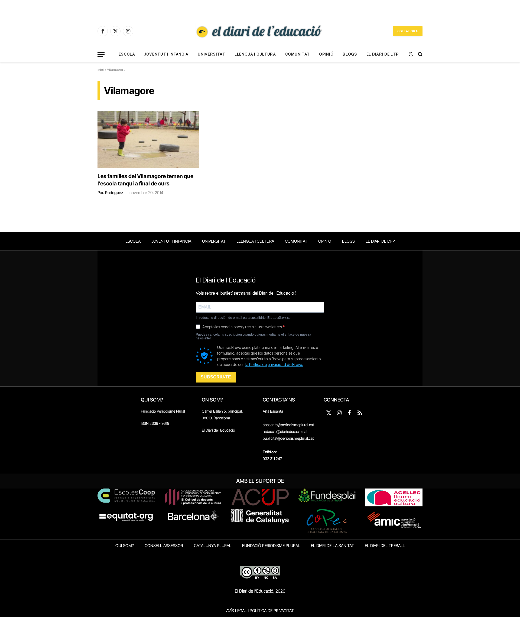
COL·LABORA (407, 31)
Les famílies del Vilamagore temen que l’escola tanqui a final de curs (145, 180)
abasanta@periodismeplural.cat (288, 424)
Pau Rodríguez (110, 192)
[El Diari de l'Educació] (260, 31)
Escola (127, 54)
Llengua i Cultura (255, 54)
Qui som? (124, 545)
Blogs (350, 54)
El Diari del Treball (385, 545)
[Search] (419, 54)
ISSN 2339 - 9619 (155, 423)
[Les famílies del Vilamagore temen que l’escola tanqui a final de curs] (148, 139)
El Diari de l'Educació (218, 430)
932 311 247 (272, 458)
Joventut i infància (166, 54)
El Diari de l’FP (382, 54)
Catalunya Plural (212, 545)
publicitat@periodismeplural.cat (288, 438)
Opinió (326, 54)
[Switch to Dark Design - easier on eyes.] (410, 54)
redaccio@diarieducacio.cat (285, 431)
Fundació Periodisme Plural (163, 411)
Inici (101, 70)
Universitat (211, 54)
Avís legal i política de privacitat (260, 610)
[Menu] (101, 54)
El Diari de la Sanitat (332, 545)
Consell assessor (164, 545)
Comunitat (297, 54)
